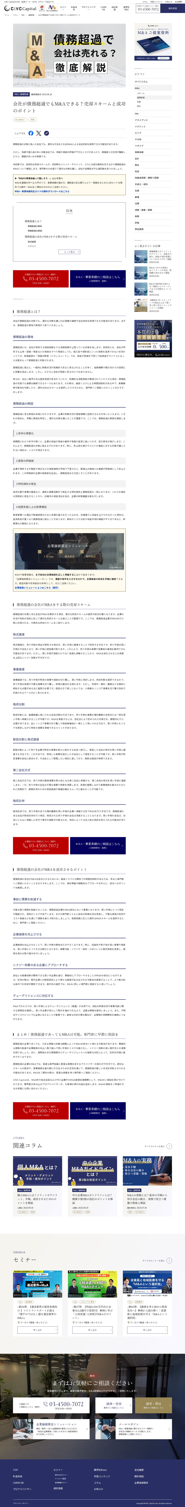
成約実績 (58, 1488)
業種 (137, 197)
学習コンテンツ (156, 2)
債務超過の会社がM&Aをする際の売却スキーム (51, 236)
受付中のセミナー (61, 1475)
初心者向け (20, 119)
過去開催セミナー (61, 1482)
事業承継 (139, 152)
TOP (15, 1470)
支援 (137, 190)
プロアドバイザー (22, 1489)
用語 (33, 119)
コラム (145, 2)
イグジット (140, 126)
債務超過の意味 (35, 226)
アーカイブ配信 (60, 1478)
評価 (137, 222)
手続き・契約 (141, 184)
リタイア (139, 145)
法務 (137, 203)
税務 (137, 216)
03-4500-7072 (148, 9)
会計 (137, 158)
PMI (136, 113)
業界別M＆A (100, 1470)
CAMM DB (18, 1482)
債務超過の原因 (35, 230)
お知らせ (168, 2)
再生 (137, 164)
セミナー (58, 1470)
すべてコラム (141, 81)
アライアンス (141, 120)
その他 (138, 139)
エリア (138, 132)
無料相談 (139, 1476)
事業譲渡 (32, 246)
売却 (137, 171)
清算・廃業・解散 (143, 209)
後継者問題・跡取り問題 (147, 177)
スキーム (141, 93)
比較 (139, 101)
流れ (139, 106)
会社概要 (178, 2)
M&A (137, 88)
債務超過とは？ (33, 221)
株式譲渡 (32, 241)
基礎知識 (141, 97)
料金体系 (17, 1476)
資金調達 (139, 229)
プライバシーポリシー (21, 1503)
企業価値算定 (141, 1482)
